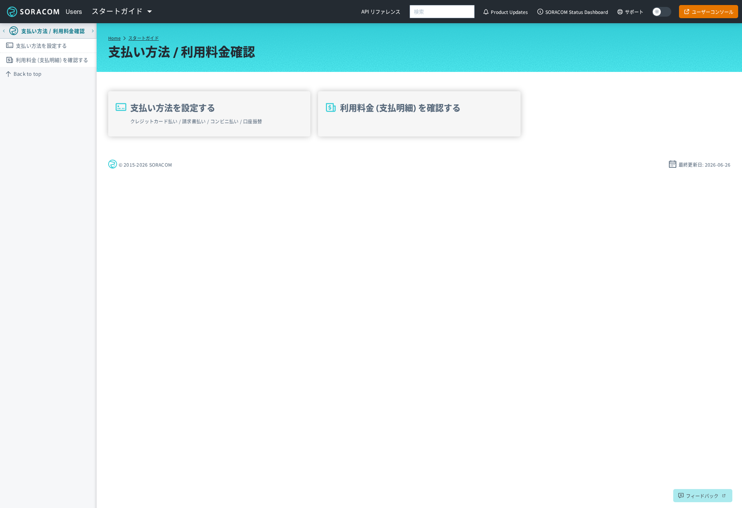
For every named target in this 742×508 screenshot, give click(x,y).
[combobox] (442, 11)
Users (74, 12)
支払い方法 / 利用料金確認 (53, 30)
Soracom (33, 11)
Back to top (28, 73)
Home (114, 38)
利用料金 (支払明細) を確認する (52, 59)
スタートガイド (143, 38)
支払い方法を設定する (41, 45)
